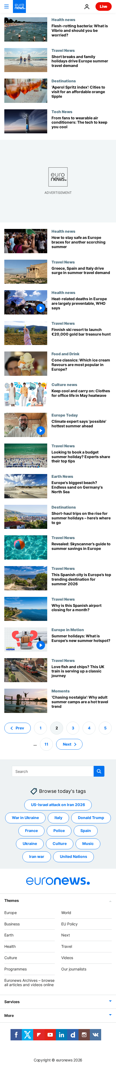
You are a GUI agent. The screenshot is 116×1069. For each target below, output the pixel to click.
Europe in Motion (68, 629)
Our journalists (73, 968)
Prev (20, 727)
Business (12, 923)
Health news (63, 19)
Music (88, 843)
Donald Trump (91, 817)
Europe (10, 912)
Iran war (36, 856)
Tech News (62, 111)
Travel (66, 946)
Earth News (62, 476)
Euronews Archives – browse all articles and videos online (29, 982)
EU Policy (69, 923)
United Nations (73, 856)
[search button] (99, 771)
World (66, 912)
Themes (11, 900)
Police (59, 830)
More (9, 1015)
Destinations (64, 81)
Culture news (64, 384)
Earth (8, 935)
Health (10, 946)
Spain (85, 830)
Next (67, 744)
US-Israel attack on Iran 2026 (58, 804)
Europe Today (65, 415)
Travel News (63, 50)
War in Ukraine (25, 817)
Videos (67, 957)
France (31, 830)
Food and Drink (65, 353)
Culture (60, 843)
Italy (58, 817)
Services (12, 1001)
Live (103, 6)
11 (46, 744)
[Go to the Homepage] (19, 6)
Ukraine (30, 843)
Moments (61, 691)
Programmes (15, 968)
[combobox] (58, 771)
